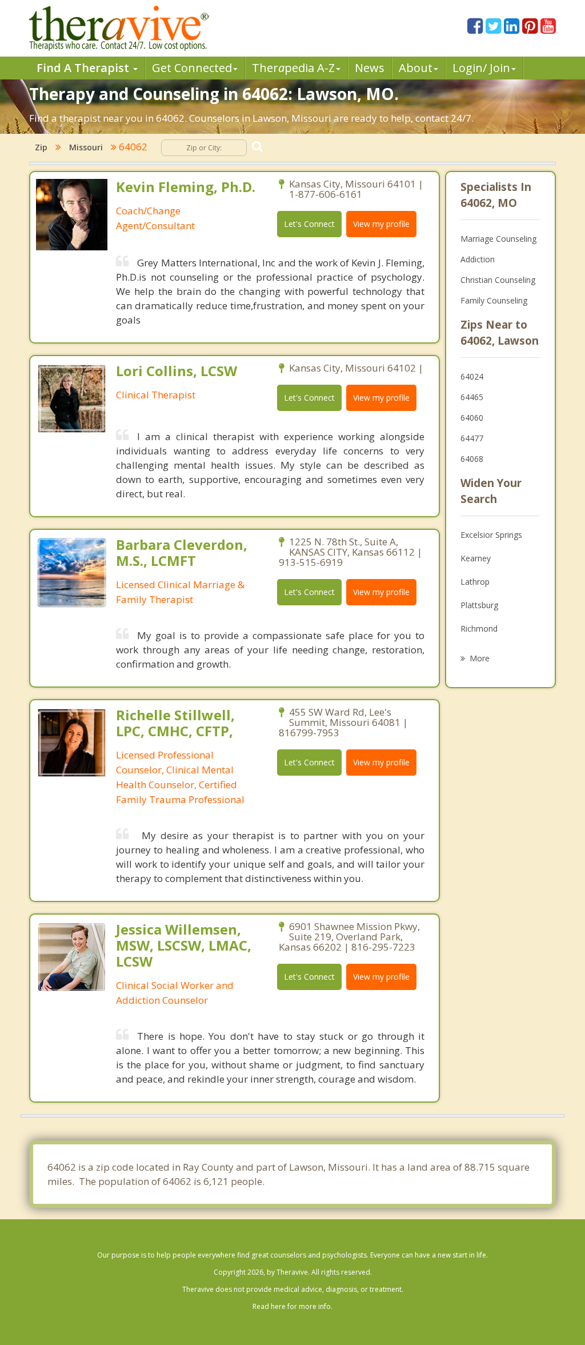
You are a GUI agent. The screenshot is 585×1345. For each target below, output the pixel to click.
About (415, 67)
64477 (471, 438)
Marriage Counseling (498, 238)
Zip (41, 147)
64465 (471, 397)
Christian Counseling (497, 279)
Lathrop (475, 581)
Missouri (86, 147)
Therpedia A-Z (293, 67)
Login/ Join (481, 67)
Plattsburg (479, 605)
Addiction (477, 259)
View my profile (381, 223)
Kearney (475, 558)
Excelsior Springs (491, 534)
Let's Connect (309, 223)
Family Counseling (493, 300)
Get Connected (192, 67)
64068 (471, 458)
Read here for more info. (292, 1306)
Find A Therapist (84, 67)
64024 (471, 376)
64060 (471, 417)
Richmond (479, 628)
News (369, 67)
